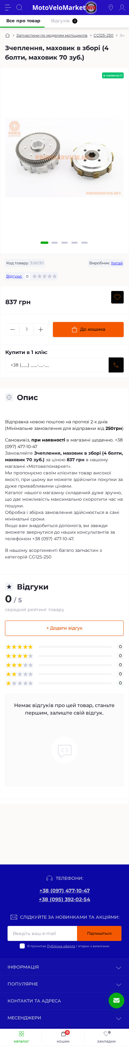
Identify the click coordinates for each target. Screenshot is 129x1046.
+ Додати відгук (64, 628)
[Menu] (8, 7)
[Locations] (111, 7)
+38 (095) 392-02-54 (64, 899)
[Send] (116, 364)
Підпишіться (99, 933)
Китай (117, 263)
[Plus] (41, 329)
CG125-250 (103, 35)
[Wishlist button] (117, 297)
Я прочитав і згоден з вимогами (68, 946)
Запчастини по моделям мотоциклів (51, 35)
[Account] (122, 7)
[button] (45, 242)
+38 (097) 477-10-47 (64, 891)
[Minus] (12, 329)
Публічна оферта (61, 946)
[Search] (19, 7)
